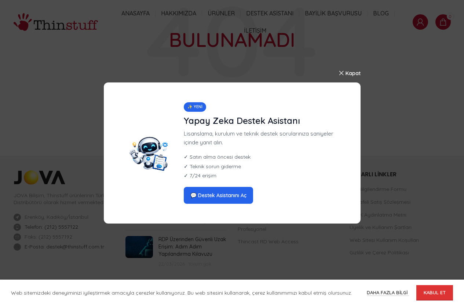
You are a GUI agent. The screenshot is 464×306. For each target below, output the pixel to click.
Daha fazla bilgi (388, 292)
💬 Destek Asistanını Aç (218, 195)
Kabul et (435, 292)
